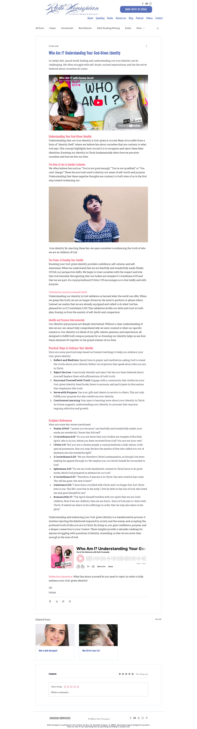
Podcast (52, 592)
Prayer (52, 28)
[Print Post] (69, 601)
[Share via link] (63, 601)
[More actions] (146, 46)
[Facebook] (142, 3)
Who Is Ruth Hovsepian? (48, 650)
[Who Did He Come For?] (98, 635)
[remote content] (98, 557)
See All (158, 619)
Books (128, 28)
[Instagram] (150, 3)
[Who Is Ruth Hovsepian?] (55, 635)
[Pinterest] (146, 717)
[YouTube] (146, 3)
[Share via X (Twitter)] (56, 601)
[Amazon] (138, 717)
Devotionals (67, 28)
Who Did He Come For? (91, 650)
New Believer (85, 28)
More (139, 28)
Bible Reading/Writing (108, 28)
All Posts (40, 28)
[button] (158, 28)
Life (50, 587)
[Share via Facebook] (50, 601)
